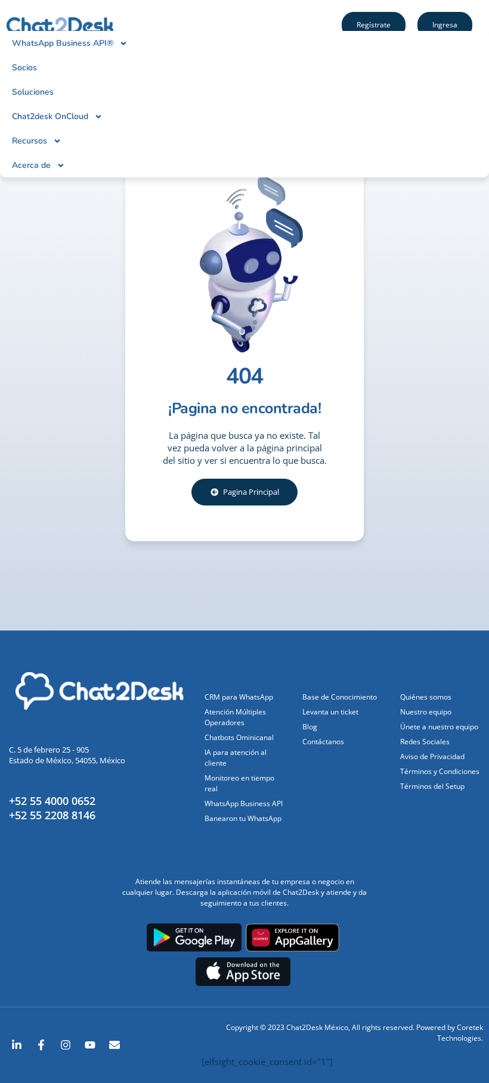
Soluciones (33, 92)
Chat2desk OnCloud (50, 116)
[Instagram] (65, 1045)
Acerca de (31, 165)
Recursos (29, 140)
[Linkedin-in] (16, 1045)
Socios (24, 67)
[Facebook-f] (41, 1045)
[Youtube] (90, 1045)
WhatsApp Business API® (62, 43)
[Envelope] (114, 1045)
